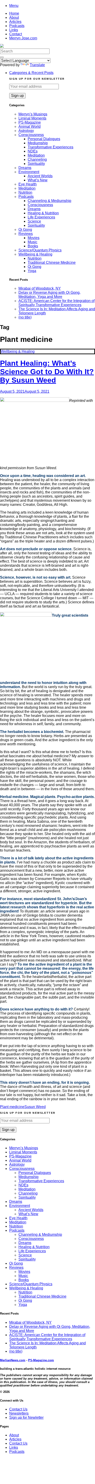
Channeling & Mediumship (49, 201)
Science (34, 221)
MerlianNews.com (12, 1360)
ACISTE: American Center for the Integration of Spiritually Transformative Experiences (56, 303)
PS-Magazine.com (41, 1360)
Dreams (24, 168)
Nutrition (25, 192)
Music (32, 242)
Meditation (36, 155)
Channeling (37, 159)
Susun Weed (35, 1107)
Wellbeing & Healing (35, 254)
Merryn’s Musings (32, 114)
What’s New (38, 180)
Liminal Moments (32, 118)
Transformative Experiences (50, 147)
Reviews (25, 234)
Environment (28, 172)
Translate (37, 65)
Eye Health (27, 184)
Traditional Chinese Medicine (52, 262)
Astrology (26, 131)
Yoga (32, 271)
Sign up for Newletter (26, 1417)
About (14, 17)
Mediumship (38, 143)
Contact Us (18, 1409)
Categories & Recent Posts (31, 73)
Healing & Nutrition (43, 213)
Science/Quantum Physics (40, 250)
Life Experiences (41, 217)
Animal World (29, 126)
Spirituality (36, 164)
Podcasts (16, 26)
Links (13, 30)
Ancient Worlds (40, 176)
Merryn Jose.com (23, 38)
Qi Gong (25, 229)
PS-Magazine (29, 122)
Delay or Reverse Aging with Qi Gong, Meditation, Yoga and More (49, 295)
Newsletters (19, 1413)
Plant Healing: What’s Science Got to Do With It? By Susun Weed (47, 371)
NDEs (33, 151)
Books (33, 246)
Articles (15, 22)
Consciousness (31, 135)
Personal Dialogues (44, 139)
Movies (33, 238)
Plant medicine (12, 1107)
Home (14, 13)
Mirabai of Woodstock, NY (39, 288)
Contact (15, 34)
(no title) (25, 317)
